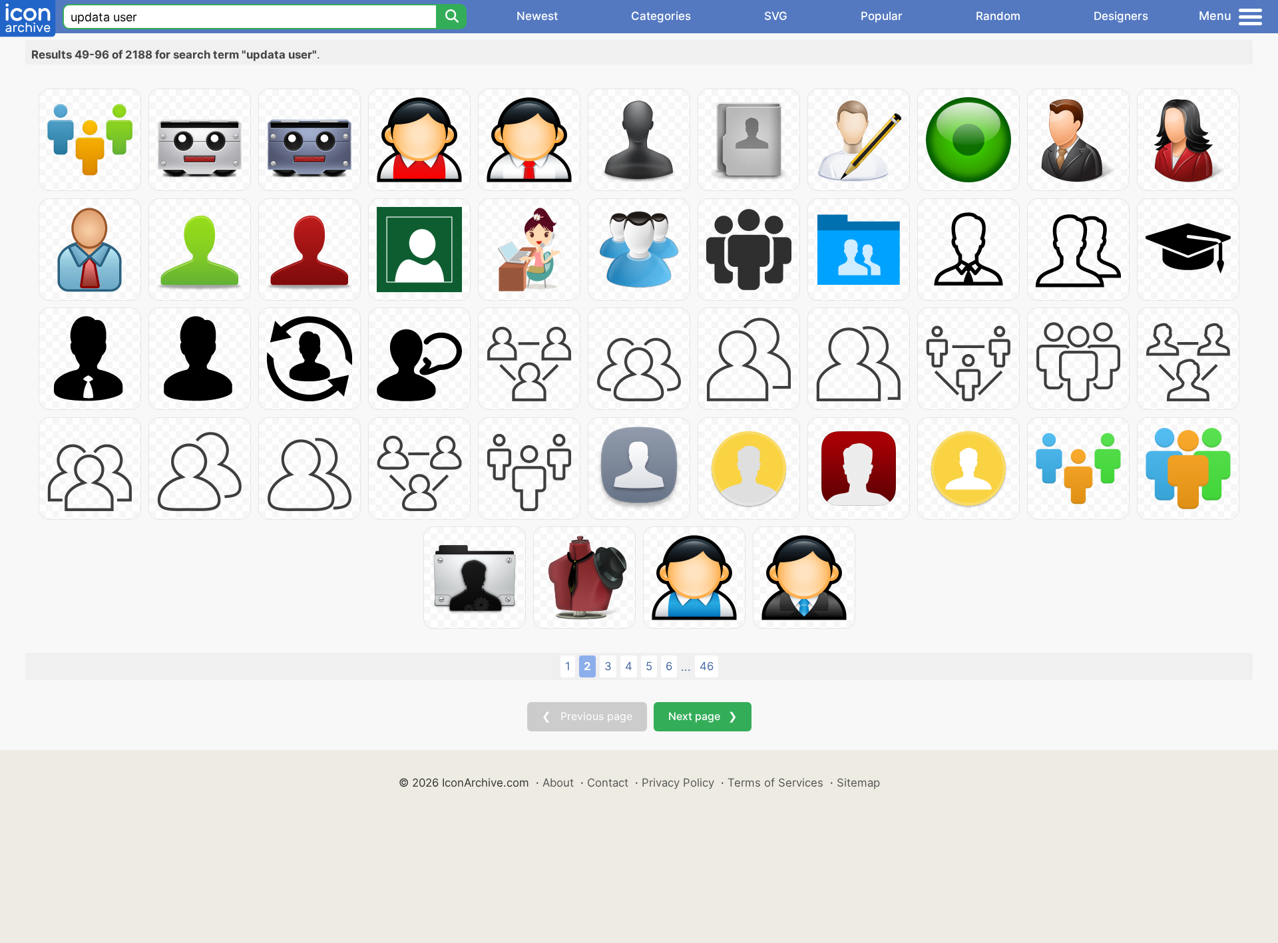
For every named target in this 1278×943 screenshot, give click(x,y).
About (558, 782)
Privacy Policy (678, 782)
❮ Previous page (587, 716)
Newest (537, 16)
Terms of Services (775, 782)
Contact (607, 782)
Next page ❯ (702, 716)
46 (707, 666)
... (686, 666)
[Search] (451, 16)
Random (998, 16)
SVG (775, 16)
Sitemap (858, 782)
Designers (1121, 16)
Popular (882, 16)
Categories (661, 16)
